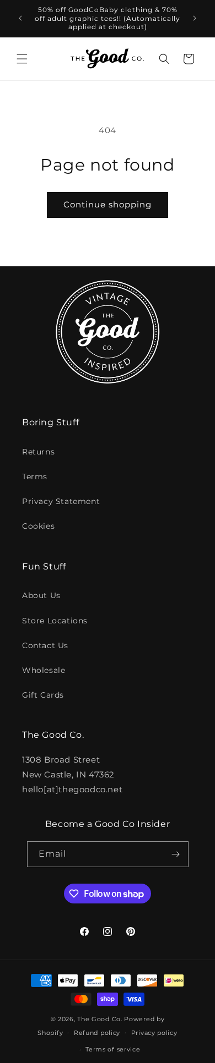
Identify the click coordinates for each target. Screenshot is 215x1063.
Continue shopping (107, 204)
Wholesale (43, 670)
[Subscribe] (176, 854)
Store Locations (55, 621)
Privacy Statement (61, 501)
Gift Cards (43, 695)
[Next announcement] (194, 18)
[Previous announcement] (20, 18)
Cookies (38, 526)
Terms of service (112, 1049)
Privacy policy (154, 1033)
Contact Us (45, 645)
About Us (41, 595)
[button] (22, 59)
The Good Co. (99, 1019)
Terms (34, 476)
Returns (38, 452)
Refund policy (97, 1033)
